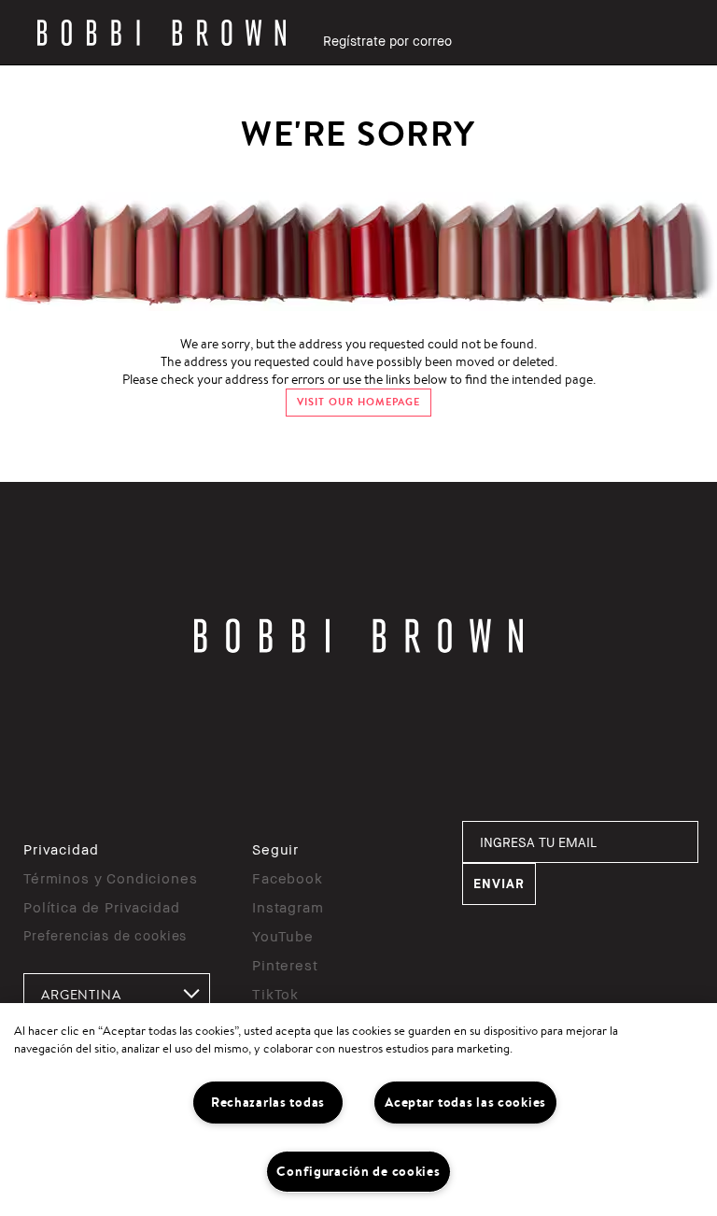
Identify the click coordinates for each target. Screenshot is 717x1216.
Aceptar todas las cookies (465, 1102)
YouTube (283, 935)
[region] (358, 1109)
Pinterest (285, 964)
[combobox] (116, 994)
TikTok (275, 993)
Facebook (287, 878)
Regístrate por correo (387, 41)
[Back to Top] (659, 933)
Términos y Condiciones (110, 878)
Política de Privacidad (101, 906)
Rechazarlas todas (268, 1102)
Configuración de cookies (358, 1171)
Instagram (288, 906)
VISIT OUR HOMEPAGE (358, 402)
